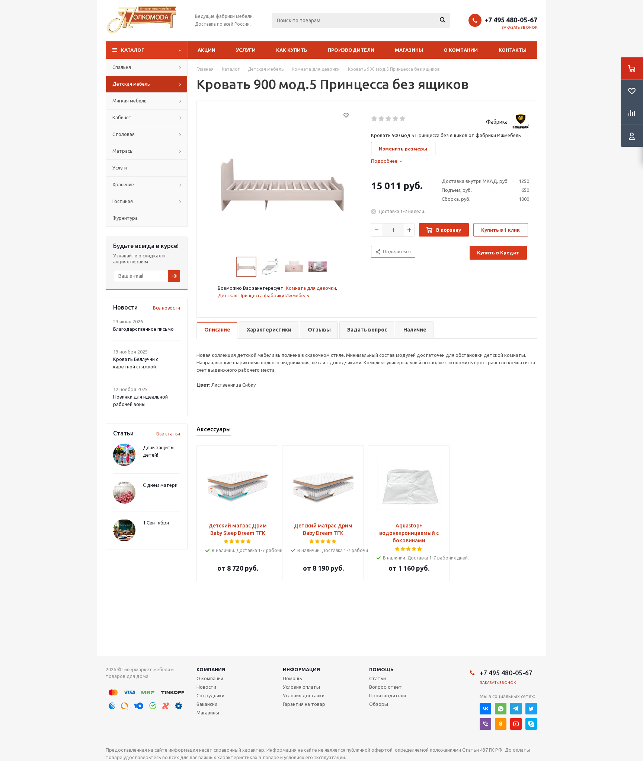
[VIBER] (485, 724)
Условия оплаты (301, 686)
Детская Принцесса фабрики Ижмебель (263, 295)
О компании (461, 50)
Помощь (381, 669)
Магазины (409, 50)
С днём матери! (161, 485)
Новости (206, 686)
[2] (381, 119)
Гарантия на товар (304, 704)
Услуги (246, 50)
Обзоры (378, 704)
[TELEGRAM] (516, 708)
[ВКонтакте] (485, 708)
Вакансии (206, 704)
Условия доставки (303, 695)
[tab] (386, 161)
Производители (351, 50)
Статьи (377, 678)
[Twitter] (531, 708)
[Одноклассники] (500, 724)
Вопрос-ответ (385, 686)
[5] (402, 119)
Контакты (513, 50)
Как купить (291, 50)
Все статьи (168, 433)
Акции (206, 50)
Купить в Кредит (498, 252)
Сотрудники (210, 695)
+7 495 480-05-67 (510, 19)
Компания (210, 669)
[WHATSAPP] (500, 708)
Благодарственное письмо (143, 329)
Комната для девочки (311, 288)
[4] (395, 119)
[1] (374, 119)
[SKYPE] (531, 724)
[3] (388, 119)
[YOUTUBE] (516, 724)
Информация (301, 669)
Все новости (166, 307)
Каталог (132, 50)
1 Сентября (156, 522)
